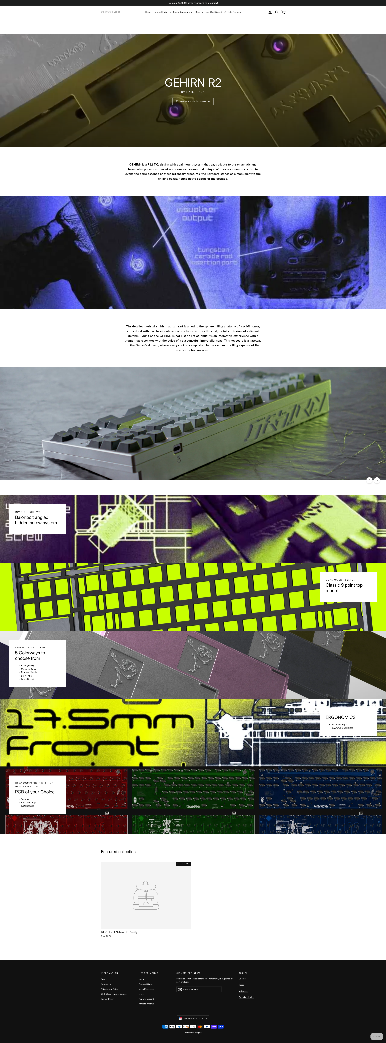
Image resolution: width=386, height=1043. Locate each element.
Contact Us (106, 984)
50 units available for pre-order (193, 101)
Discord (242, 978)
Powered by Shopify (193, 1032)
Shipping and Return (110, 989)
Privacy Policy (107, 999)
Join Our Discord (213, 12)
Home (148, 12)
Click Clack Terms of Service (114, 994)
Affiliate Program (233, 12)
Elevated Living (161, 12)
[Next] (377, 480)
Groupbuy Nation (246, 997)
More (198, 12)
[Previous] (369, 480)
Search (104, 979)
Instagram (243, 991)
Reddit (242, 985)
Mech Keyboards (181, 12)
